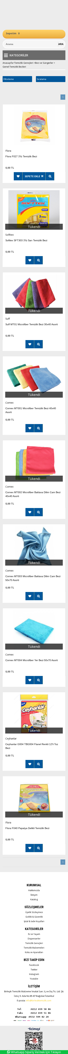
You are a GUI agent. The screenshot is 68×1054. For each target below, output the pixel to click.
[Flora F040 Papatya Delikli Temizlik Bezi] (34, 798)
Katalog (34, 899)
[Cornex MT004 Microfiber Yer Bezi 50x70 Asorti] (34, 630)
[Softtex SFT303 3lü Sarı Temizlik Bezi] (34, 210)
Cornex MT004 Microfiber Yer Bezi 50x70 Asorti (31, 660)
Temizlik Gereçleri (34, 943)
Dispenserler (34, 938)
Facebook (34, 965)
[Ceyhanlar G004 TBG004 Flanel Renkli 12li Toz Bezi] (34, 714)
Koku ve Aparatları (34, 952)
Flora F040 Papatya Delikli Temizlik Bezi (27, 828)
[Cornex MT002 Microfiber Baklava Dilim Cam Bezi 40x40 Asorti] (34, 462)
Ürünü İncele (50, 176)
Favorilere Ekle (18, 176)
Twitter (34, 969)
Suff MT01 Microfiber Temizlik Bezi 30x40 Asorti (31, 324)
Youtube (34, 978)
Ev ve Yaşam (34, 934)
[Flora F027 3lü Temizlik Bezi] (34, 126)
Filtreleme (8, 79)
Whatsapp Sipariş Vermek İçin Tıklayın (36, 1052)
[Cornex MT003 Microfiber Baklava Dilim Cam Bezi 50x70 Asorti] (34, 546)
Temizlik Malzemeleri (34, 947)
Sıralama (41, 79)
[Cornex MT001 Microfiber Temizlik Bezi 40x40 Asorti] (34, 378)
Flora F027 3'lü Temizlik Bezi (21, 156)
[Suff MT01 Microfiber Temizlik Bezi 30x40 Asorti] (34, 294)
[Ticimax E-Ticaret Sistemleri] (34, 1029)
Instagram (34, 974)
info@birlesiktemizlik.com (38, 1000)
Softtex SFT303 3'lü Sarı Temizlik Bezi (26, 240)
